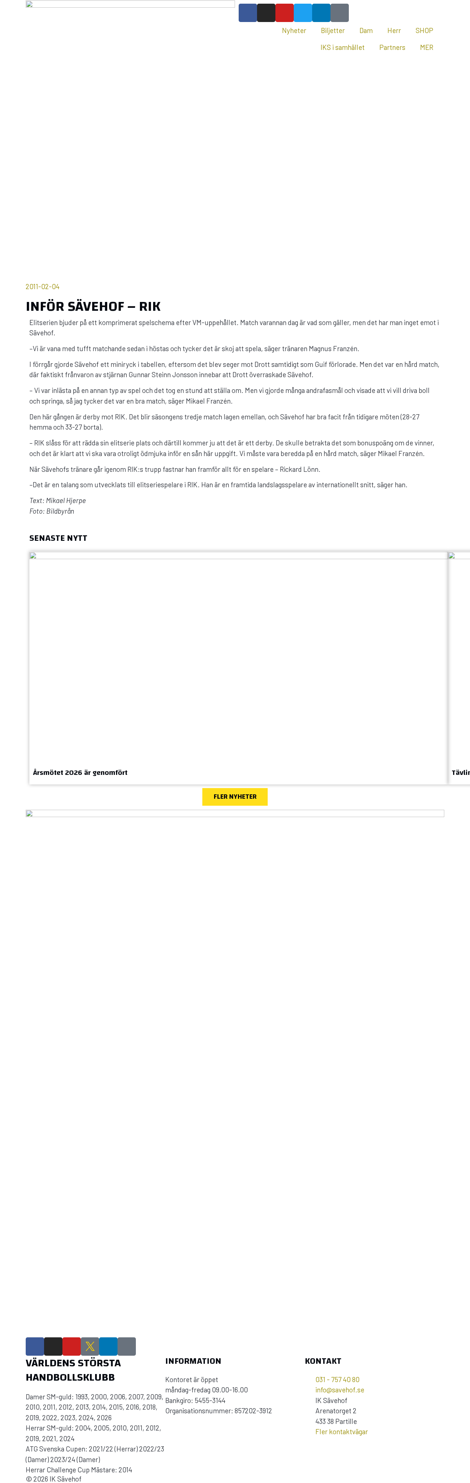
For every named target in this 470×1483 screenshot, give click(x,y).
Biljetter (333, 30)
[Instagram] (266, 13)
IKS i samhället (343, 47)
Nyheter (294, 30)
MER (426, 47)
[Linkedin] (321, 13)
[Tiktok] (339, 13)
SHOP (424, 30)
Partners (392, 47)
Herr (394, 30)
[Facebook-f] (248, 13)
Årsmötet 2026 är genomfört (80, 772)
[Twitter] (303, 13)
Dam (366, 30)
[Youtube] (284, 13)
